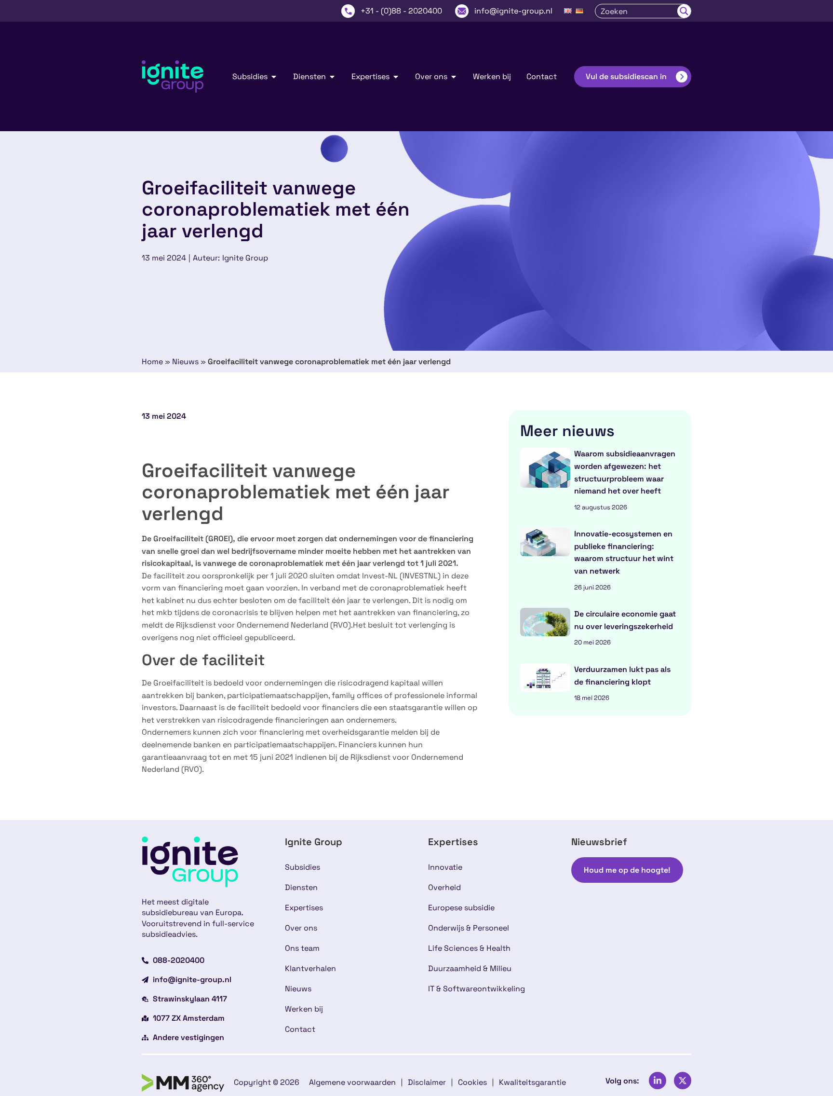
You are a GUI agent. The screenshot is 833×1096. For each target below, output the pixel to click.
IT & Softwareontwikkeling (476, 989)
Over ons (301, 928)
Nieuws (185, 361)
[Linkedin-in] (657, 1080)
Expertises (304, 908)
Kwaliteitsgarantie (532, 1082)
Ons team (302, 948)
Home (152, 361)
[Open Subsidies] (274, 76)
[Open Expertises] (396, 76)
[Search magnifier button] (684, 11)
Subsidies (302, 867)
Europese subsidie (461, 908)
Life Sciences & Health (469, 948)
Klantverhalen (310, 968)
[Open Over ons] (453, 76)
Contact (300, 1029)
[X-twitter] (682, 1080)
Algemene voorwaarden (352, 1082)
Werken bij (304, 1009)
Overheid (444, 887)
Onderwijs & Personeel (468, 928)
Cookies (472, 1082)
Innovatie (445, 867)
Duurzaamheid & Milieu (469, 968)
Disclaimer (427, 1082)
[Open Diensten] (332, 76)
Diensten (301, 887)
